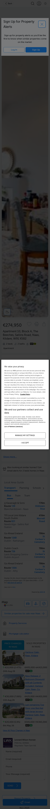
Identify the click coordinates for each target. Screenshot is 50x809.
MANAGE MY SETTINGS (25, 435)
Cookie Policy (25, 394)
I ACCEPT (25, 443)
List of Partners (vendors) (13, 426)
